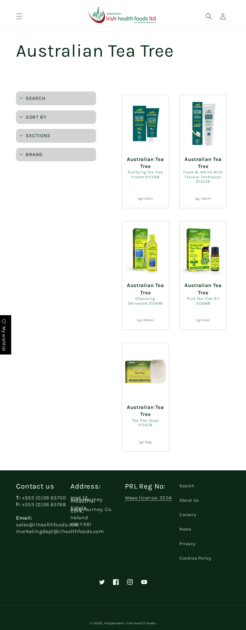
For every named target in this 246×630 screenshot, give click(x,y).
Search (186, 486)
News (185, 529)
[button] (19, 16)
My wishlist (4, 338)
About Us (189, 500)
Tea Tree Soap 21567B (145, 422)
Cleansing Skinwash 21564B (145, 301)
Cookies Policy (195, 558)
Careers (187, 514)
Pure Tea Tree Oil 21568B (203, 301)
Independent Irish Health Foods (130, 623)
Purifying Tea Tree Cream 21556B (145, 174)
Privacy (187, 543)
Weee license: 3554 (148, 498)
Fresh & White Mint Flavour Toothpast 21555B (203, 177)
